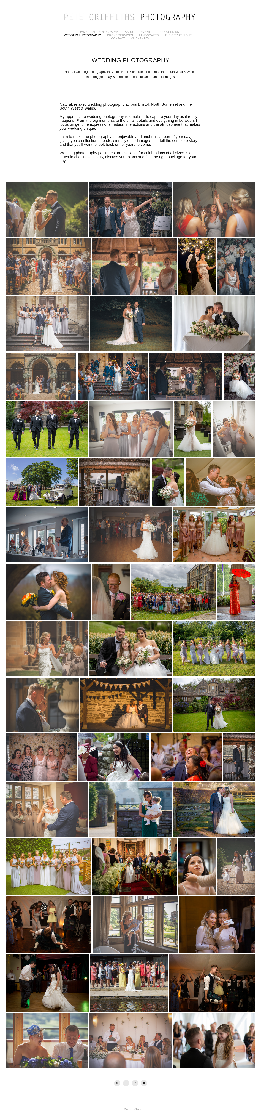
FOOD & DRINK (169, 31)
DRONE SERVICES (120, 35)
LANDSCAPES (149, 35)
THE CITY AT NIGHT (178, 35)
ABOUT (130, 31)
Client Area (140, 38)
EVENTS (147, 31)
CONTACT (118, 38)
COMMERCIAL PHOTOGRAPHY (98, 31)
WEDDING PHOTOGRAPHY (82, 35)
